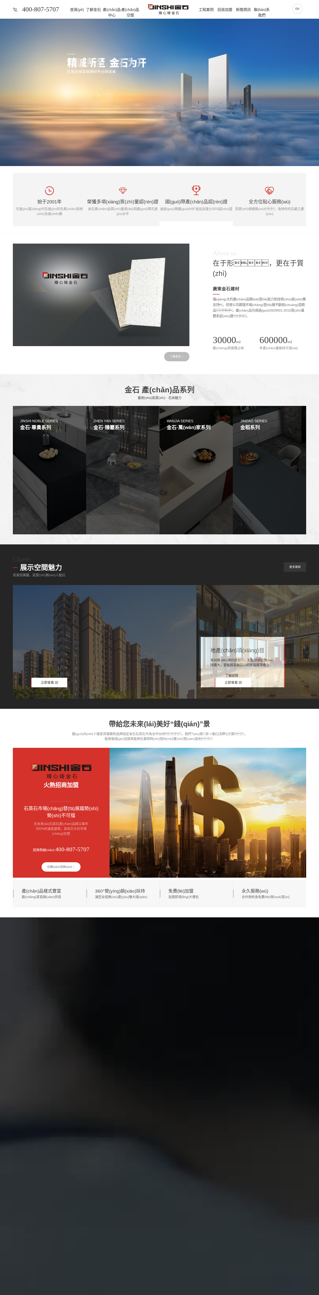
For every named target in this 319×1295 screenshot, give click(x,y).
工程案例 (206, 10)
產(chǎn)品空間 (130, 10)
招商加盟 (224, 10)
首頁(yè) (77, 10)
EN (297, 9)
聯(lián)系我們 (262, 10)
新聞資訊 (243, 10)
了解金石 (93, 10)
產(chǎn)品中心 (112, 10)
